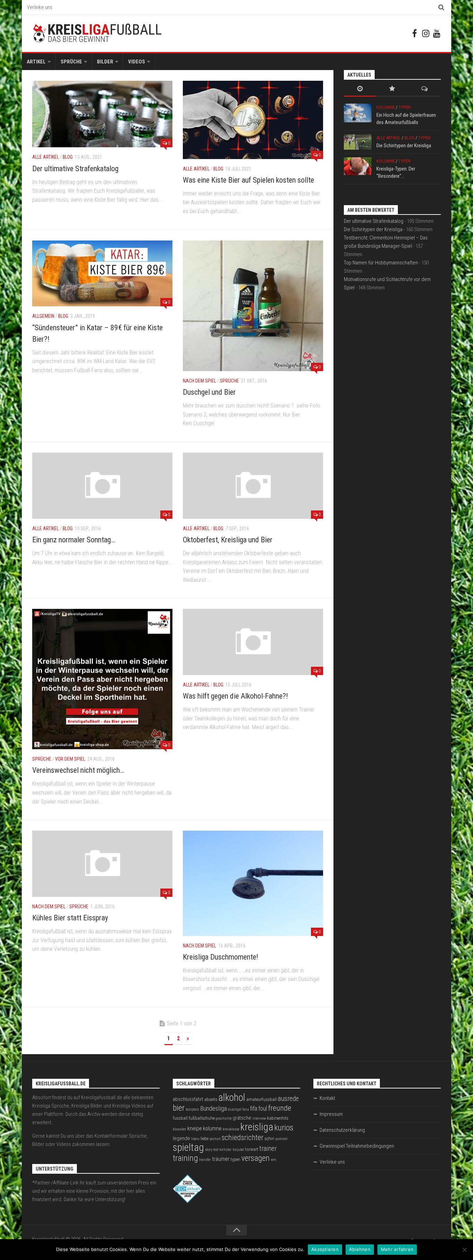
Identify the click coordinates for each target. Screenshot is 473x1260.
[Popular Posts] (392, 89)
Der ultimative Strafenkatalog (75, 168)
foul (262, 1108)
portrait (215, 1139)
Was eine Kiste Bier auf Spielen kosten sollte (248, 180)
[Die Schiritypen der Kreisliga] (358, 142)
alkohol (231, 1097)
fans (245, 1109)
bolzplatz (192, 1109)
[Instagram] (425, 33)
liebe (204, 1138)
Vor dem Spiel (70, 759)
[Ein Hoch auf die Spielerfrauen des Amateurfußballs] (358, 113)
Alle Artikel (45, 157)
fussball (180, 1118)
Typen (405, 107)
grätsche (242, 1118)
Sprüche (71, 62)
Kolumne (385, 107)
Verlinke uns (39, 7)
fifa (253, 1108)
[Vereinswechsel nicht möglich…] (102, 679)
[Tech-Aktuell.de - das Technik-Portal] (187, 1201)
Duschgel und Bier (209, 392)
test (215, 1149)
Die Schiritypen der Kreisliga (403, 145)
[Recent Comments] (425, 89)
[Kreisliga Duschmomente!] (253, 883)
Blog (68, 157)
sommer (281, 1139)
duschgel (234, 1109)
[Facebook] (414, 33)
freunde (279, 1108)
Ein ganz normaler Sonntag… (73, 539)
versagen (255, 1158)
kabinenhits (277, 1118)
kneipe (194, 1128)
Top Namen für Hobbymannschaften (381, 263)
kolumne (212, 1128)
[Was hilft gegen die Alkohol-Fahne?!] (253, 642)
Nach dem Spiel (199, 381)
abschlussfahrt (188, 1099)
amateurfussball (261, 1099)
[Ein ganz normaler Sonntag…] (102, 486)
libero (195, 1139)
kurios (283, 1127)
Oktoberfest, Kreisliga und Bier (228, 539)
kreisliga (256, 1127)
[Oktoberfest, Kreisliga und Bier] (253, 486)
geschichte (224, 1118)
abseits (210, 1099)
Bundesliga (213, 1108)
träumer (221, 1159)
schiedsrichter (243, 1137)
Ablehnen (360, 1249)
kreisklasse (231, 1129)
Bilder (105, 62)
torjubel (238, 1149)
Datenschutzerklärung (342, 1130)
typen (235, 1159)
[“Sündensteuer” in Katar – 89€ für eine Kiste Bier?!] (102, 273)
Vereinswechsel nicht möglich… (78, 770)
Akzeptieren (325, 1249)
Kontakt (327, 1098)
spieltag (188, 1147)
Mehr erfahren (397, 1249)
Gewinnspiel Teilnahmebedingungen (357, 1146)
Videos (136, 62)
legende (181, 1138)
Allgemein (43, 316)
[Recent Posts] (360, 89)
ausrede (288, 1099)
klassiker (179, 1129)
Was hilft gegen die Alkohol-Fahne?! (235, 696)
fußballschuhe (202, 1118)
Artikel (36, 62)
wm (273, 1159)
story (208, 1149)
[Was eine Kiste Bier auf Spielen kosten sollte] (253, 120)
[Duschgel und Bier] (253, 305)
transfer (205, 1159)
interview (259, 1118)
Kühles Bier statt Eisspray (70, 917)
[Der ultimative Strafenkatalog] (102, 114)
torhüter (226, 1149)
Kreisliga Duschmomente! (220, 957)
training (185, 1158)
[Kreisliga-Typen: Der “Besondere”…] (358, 166)
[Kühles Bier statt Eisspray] (102, 864)
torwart (251, 1149)
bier (179, 1108)
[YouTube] (436, 33)
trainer (268, 1149)
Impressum (331, 1114)
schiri (269, 1138)
